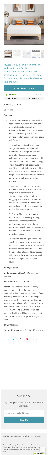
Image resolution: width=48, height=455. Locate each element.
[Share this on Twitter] (13, 339)
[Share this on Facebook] (20, 339)
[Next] (42, 25)
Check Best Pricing (24, 88)
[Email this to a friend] (34, 339)
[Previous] (5, 25)
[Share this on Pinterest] (27, 339)
